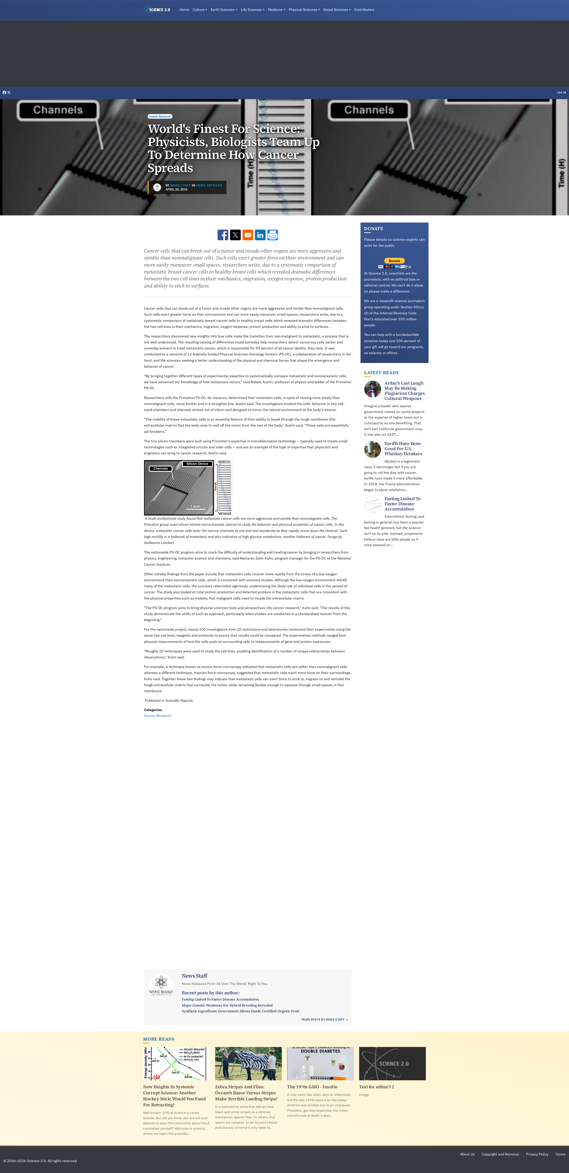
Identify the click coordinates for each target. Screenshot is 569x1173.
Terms (560, 1154)
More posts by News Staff (323, 1019)
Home (184, 9)
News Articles (209, 185)
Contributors (364, 9)
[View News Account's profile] (157, 187)
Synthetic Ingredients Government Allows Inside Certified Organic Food (240, 1011)
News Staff (180, 185)
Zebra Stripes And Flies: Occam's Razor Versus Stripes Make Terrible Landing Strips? (246, 1093)
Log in (561, 92)
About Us (467, 1154)
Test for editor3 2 (376, 1087)
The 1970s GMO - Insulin (312, 1087)
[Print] (272, 235)
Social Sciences (335, 9)
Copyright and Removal (500, 1154)
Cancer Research (160, 116)
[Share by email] (247, 235)
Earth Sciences (222, 9)
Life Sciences (251, 9)
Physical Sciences (303, 9)
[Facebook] (5, 92)
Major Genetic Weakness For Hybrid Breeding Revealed (227, 1005)
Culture (198, 9)
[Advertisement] (284, 54)
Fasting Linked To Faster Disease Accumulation (220, 999)
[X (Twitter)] (9, 92)
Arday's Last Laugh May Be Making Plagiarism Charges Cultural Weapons (405, 390)
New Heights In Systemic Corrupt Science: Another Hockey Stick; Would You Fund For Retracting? (174, 1096)
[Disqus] (248, 779)
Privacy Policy (537, 1154)
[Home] (158, 10)
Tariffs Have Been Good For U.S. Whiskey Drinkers (403, 448)
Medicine (275, 9)
